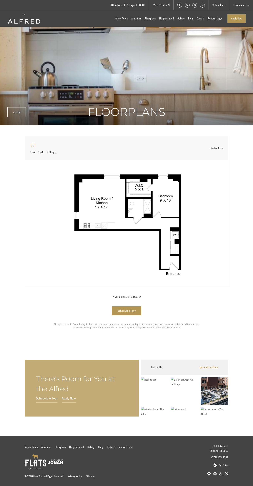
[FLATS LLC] (35, 462)
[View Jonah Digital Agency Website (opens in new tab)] (55, 462)
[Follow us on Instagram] (187, 5)
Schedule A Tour (47, 398)
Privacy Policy (75, 476)
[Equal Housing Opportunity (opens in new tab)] (215, 474)
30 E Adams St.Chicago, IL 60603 (219, 448)
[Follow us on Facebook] (179, 5)
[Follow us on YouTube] (194, 5)
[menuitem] (121, 18)
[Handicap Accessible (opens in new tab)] (220, 474)
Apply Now (236, 18)
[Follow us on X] (202, 5)
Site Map (90, 476)
